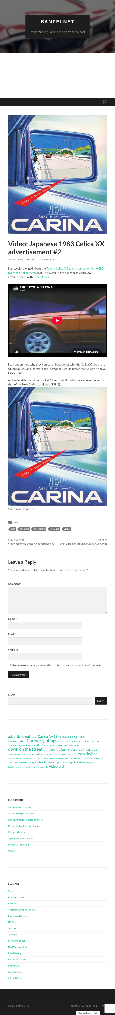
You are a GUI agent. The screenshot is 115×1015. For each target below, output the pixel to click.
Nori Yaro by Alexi (17, 946)
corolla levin (53, 745)
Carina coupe (65, 736)
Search (11, 694)
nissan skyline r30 (15, 758)
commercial (92, 741)
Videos (11, 850)
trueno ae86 (42, 767)
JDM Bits (13, 928)
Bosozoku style (16, 897)
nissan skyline (85, 753)
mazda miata (47, 754)
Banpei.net (57, 21)
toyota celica (91, 763)
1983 (13, 529)
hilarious (90, 749)
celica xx (24, 529)
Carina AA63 (47, 736)
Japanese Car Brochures (20, 838)
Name (12, 618)
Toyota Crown (28, 767)
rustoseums (74, 758)
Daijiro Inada (68, 745)
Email (12, 634)
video (16, 522)
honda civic (12, 754)
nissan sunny (27, 758)
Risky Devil (13, 965)
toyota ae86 (61, 762)
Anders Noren (90, 1006)
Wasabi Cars (14, 978)
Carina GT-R (82, 736)
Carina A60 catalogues (19, 807)
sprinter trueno (43, 762)
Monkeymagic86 (16, 940)
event (46, 750)
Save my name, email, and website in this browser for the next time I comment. (57, 665)
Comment (14, 583)
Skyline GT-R (12, 763)
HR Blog (12, 922)
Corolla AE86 (34, 745)
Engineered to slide (18, 915)
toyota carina (76, 762)
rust (51, 758)
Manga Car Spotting (18, 844)
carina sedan (16, 741)
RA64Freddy (14, 953)
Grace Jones (41, 277)
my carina (57, 754)
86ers (11, 891)
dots (76, 745)
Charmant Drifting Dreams (22, 909)
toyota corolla (14, 767)
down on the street (25, 749)
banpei (31, 259)
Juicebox (12, 934)
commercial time (16, 745)
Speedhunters (15, 971)
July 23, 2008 (15, 259)
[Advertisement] (57, 75)
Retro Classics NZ (17, 959)
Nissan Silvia (67, 754)
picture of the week (41, 758)
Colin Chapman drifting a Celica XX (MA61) (83, 542)
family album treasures (65, 749)
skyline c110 (87, 758)
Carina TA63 (76, 741)
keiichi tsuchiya (24, 754)
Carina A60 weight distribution (24, 826)
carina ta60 (63, 741)
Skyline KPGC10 (25, 763)
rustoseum (61, 758)
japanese (54, 529)
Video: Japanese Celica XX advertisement (31, 542)
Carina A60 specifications (21, 813)
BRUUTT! (13, 903)
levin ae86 (36, 754)
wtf (61, 766)
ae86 (34, 737)
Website (13, 649)
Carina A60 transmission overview (25, 819)
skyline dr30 (98, 758)
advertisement (19, 736)
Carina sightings (42, 740)
